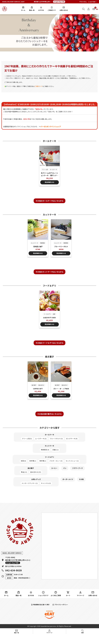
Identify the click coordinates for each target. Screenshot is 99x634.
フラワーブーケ (77, 468)
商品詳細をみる (49, 182)
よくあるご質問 (56, 595)
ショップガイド (43, 595)
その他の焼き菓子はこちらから (49, 414)
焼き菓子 (34, 385)
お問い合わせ (64, 10)
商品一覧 (32, 10)
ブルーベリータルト (61, 246)
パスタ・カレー (56, 461)
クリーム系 (45, 169)
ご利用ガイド (52, 10)
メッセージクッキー (30, 483)
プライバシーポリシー (61, 605)
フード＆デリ (47, 314)
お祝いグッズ (36, 479)
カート (68, 595)
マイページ (80, 595)
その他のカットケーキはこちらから (49, 271)
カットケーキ (34, 243)
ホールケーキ (53, 169)
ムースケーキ (41, 439)
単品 (24, 472)
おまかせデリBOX (49, 317)
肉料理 (32, 461)
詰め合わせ (41, 385)
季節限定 (42, 243)
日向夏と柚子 (38, 246)
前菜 (54, 314)
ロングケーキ (71, 439)
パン (64, 468)
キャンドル (46, 483)
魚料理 (42, 461)
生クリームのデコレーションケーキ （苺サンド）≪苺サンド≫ (49, 174)
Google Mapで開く (59, 2)
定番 (55, 450)
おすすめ (41, 10)
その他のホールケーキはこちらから (49, 200)
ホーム (23, 10)
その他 (81, 479)
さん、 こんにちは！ (88, 2)
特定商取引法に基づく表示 (41, 605)
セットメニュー (72, 461)
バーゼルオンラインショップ (51, 126)
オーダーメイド (67, 479)
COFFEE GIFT (38, 388)
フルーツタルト (56, 439)
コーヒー (54, 468)
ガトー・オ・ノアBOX (61, 388)
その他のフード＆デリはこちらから (49, 343)
